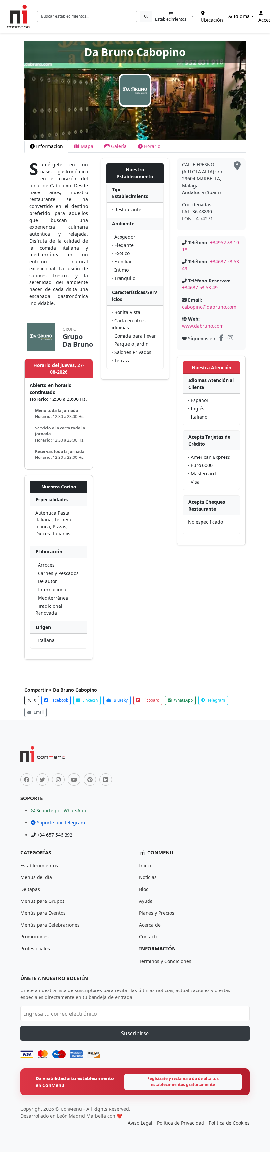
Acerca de (150, 925)
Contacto (148, 936)
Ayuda (146, 901)
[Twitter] (42, 779)
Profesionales (35, 948)
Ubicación (212, 20)
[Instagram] (231, 338)
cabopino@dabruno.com (209, 307)
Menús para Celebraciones (50, 925)
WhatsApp (183, 700)
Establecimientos (170, 19)
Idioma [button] (241, 16)
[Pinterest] (90, 779)
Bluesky (120, 700)
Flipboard (150, 700)
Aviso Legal (140, 1123)
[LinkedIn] (105, 779)
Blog (144, 889)
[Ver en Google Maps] (237, 166)
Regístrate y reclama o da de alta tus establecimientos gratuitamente (183, 1081)
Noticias (148, 877)
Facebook (58, 700)
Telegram (215, 700)
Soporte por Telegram (60, 822)
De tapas (30, 889)
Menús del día (36, 877)
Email (38, 712)
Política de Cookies (229, 1123)
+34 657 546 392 (54, 835)
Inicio (145, 865)
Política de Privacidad (180, 1123)
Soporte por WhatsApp (60, 810)
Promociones (34, 936)
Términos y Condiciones (165, 961)
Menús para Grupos (42, 901)
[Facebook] (222, 338)
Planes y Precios (156, 913)
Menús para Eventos (43, 913)
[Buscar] (146, 16)
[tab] (46, 146)
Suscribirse (135, 1033)
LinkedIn (89, 700)
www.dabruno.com (203, 326)
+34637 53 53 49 (200, 287)
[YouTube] (74, 779)
